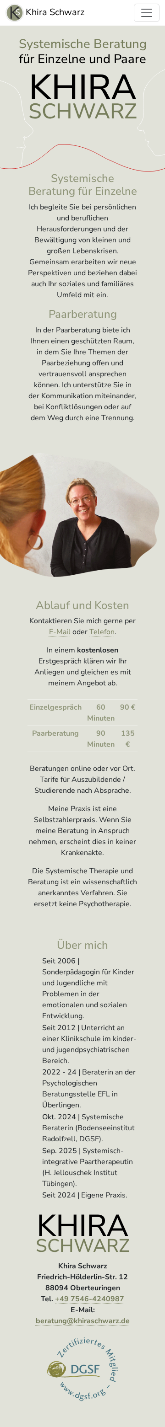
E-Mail (60, 632)
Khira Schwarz (55, 12)
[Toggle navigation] (147, 13)
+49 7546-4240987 (89, 1299)
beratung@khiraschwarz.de (83, 1321)
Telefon (102, 632)
